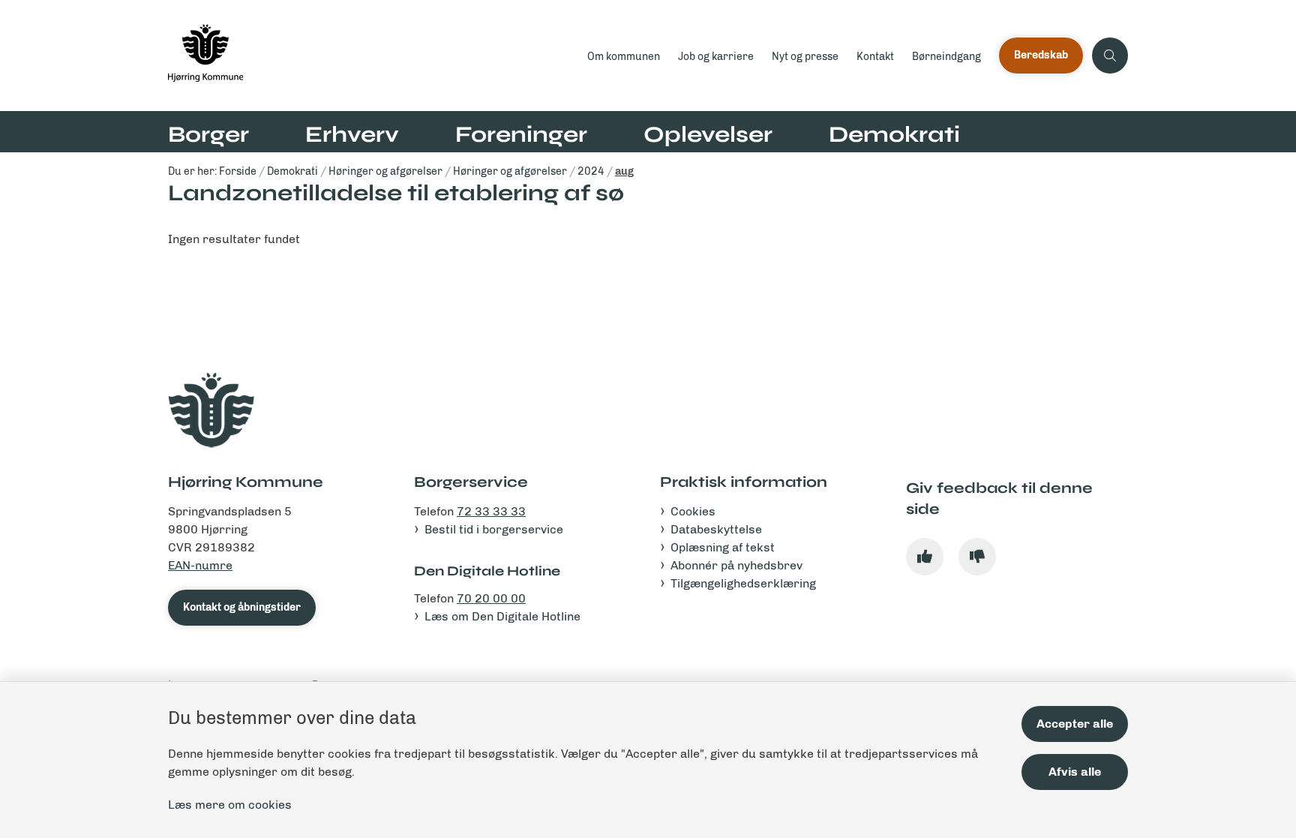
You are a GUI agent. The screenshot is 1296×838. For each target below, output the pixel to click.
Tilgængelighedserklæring (743, 583)
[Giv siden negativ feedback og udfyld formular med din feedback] (977, 556)
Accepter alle (1074, 723)
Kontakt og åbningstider (242, 607)
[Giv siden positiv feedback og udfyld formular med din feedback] (925, 556)
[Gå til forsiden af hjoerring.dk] (373, 55)
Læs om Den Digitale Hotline (502, 616)
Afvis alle (1074, 771)
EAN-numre (200, 565)
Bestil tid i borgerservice (493, 529)
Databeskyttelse (716, 529)
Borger (208, 134)
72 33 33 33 (491, 511)
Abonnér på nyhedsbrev (736, 565)
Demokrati (894, 134)
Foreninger (521, 134)
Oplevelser (708, 134)
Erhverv (352, 134)
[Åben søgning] (1110, 56)
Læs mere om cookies (230, 804)
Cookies (693, 511)
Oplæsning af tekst (722, 547)
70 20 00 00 (491, 598)
